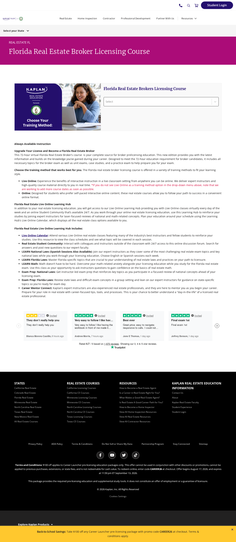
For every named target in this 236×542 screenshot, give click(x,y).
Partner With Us (165, 18)
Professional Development (135, 18)
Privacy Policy (35, 443)
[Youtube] (112, 455)
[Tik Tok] (135, 455)
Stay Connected (181, 443)
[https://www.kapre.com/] (13, 18)
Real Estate (66, 18)
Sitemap (203, 443)
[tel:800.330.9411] (181, 5)
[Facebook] (100, 455)
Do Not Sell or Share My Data (117, 443)
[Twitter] (124, 455)
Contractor (109, 18)
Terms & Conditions (82, 443)
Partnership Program (153, 443)
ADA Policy (57, 443)
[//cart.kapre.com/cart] (196, 5)
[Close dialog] (232, 529)
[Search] (188, 5)
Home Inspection (87, 18)
